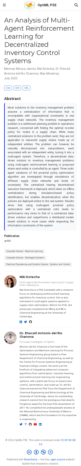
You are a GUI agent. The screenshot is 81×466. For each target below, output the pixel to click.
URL (26, 88)
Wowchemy (30, 459)
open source (58, 459)
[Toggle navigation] (4, 5)
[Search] (76, 5)
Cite (8, 88)
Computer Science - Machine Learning (24, 251)
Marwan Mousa (15, 68)
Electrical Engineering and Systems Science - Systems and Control (38, 264)
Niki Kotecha (45, 68)
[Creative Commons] (40, 452)
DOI (17, 88)
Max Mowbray (49, 73)
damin (31, 68)
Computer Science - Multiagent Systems (25, 257)
